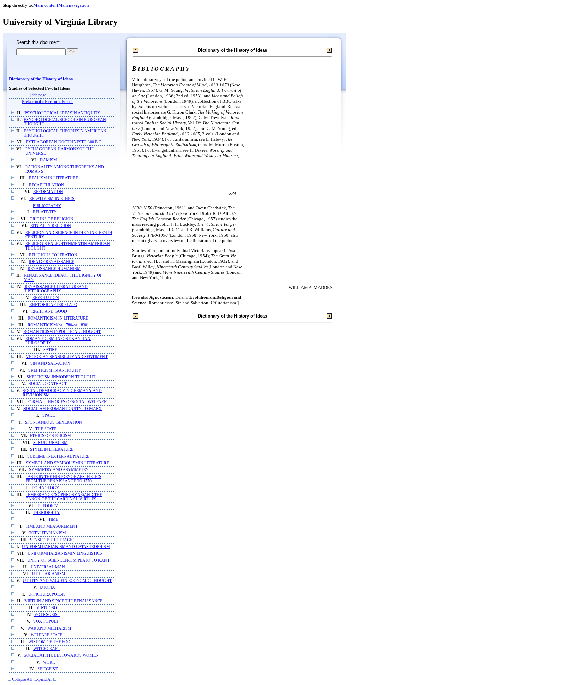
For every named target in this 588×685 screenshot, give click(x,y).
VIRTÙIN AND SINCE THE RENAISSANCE (63, 601)
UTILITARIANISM (48, 574)
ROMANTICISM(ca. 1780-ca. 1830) (58, 325)
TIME (53, 519)
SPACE (48, 415)
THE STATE (45, 429)
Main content (45, 5)
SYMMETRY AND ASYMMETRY (59, 470)
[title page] (38, 95)
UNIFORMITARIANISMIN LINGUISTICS (65, 553)
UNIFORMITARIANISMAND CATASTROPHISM (66, 547)
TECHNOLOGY (45, 488)
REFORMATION (48, 192)
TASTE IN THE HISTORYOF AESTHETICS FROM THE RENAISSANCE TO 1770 (63, 479)
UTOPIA (47, 587)
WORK (49, 662)
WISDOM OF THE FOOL (50, 642)
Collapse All (22, 679)
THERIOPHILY (46, 513)
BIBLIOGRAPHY (47, 206)
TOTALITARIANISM (47, 533)
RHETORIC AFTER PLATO (53, 305)
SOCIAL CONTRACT (48, 384)
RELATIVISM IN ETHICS (52, 198)
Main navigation (73, 5)
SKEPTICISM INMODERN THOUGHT (61, 377)
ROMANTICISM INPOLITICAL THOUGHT (62, 332)
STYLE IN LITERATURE (52, 449)
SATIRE (50, 350)
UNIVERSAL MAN (48, 567)
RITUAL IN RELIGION (50, 226)
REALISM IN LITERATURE (53, 178)
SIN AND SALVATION (50, 363)
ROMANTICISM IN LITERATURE (58, 318)
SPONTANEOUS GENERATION (53, 422)
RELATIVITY (45, 212)
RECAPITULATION (46, 185)
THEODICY (47, 506)
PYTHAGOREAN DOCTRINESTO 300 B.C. (64, 142)
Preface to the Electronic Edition (48, 102)
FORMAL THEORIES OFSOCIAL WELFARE (67, 402)
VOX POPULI (45, 621)
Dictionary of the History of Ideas (41, 78)
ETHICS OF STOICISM (50, 436)
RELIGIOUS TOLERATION (53, 255)
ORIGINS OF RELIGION (52, 219)
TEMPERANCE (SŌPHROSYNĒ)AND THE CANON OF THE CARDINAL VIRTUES (64, 497)
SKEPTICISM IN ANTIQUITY (54, 370)
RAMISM (48, 160)
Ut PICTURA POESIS (47, 594)
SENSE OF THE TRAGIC (52, 540)
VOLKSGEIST (47, 615)
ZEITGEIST (47, 669)
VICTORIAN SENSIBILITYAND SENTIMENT (67, 357)
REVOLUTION (45, 298)
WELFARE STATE (46, 635)
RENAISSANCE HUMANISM (54, 269)
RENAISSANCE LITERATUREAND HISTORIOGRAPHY (56, 289)
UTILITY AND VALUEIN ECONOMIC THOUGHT (67, 581)
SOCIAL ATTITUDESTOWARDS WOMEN (61, 655)
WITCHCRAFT (46, 649)
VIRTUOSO (46, 608)
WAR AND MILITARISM (49, 628)
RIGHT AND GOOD (49, 311)
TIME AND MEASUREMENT (52, 526)
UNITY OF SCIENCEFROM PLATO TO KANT (68, 560)
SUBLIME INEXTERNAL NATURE (58, 456)
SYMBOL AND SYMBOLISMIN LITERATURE (67, 463)
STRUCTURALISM (50, 443)
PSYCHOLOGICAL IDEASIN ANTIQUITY (62, 113)
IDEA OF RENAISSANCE (51, 262)
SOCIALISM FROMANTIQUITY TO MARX (62, 409)
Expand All (43, 679)
